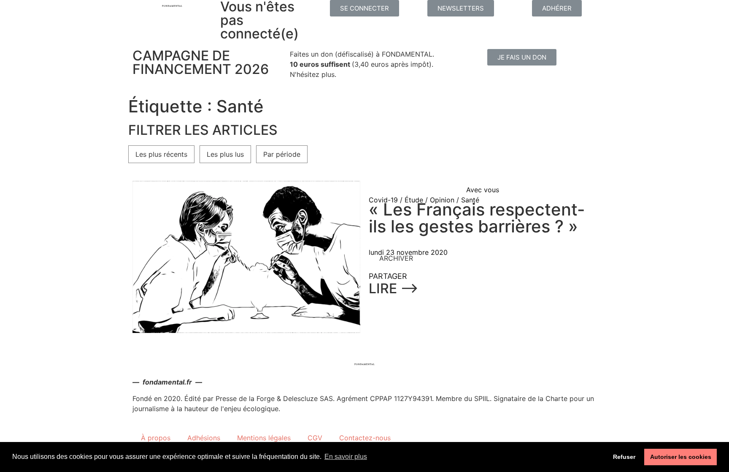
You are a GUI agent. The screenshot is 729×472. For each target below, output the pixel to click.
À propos (155, 438)
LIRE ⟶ (393, 288)
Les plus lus (225, 154)
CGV (315, 438)
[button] (364, 8)
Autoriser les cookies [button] (680, 456)
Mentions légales (264, 438)
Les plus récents (161, 154)
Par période (281, 154)
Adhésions (203, 438)
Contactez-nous (365, 438)
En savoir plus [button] (345, 456)
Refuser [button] (624, 456)
